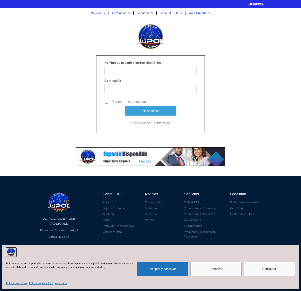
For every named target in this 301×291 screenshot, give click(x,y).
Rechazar (216, 269)
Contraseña (112, 80)
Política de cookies (16, 283)
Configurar (269, 269)
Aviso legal (61, 283)
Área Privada (197, 13)
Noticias (96, 13)
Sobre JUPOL (169, 13)
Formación (119, 13)
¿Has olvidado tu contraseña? (151, 123)
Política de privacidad (41, 283)
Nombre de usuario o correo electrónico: (133, 62)
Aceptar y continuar (163, 269)
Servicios (143, 13)
